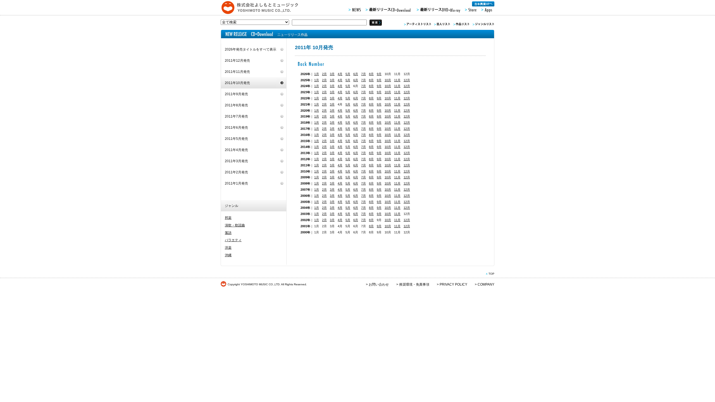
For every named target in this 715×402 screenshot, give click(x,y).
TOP (491, 273)
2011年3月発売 (236, 161)
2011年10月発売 (237, 83)
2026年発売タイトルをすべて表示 (250, 49)
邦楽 (228, 218)
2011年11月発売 (237, 72)
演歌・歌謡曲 (235, 225)
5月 (347, 74)
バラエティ (233, 240)
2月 (324, 74)
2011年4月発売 (236, 150)
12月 (407, 80)
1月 (316, 74)
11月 (397, 80)
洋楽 (228, 248)
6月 (355, 74)
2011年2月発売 (236, 172)
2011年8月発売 (236, 105)
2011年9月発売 (236, 94)
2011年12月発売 (237, 61)
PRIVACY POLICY (453, 284)
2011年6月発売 (236, 128)
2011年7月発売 (236, 116)
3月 (332, 74)
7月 (363, 74)
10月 (388, 80)
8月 (371, 74)
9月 (379, 74)
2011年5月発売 (236, 139)
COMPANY (486, 284)
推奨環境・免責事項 (414, 284)
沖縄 (228, 255)
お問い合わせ (379, 284)
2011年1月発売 (236, 183)
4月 (340, 74)
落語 (228, 233)
